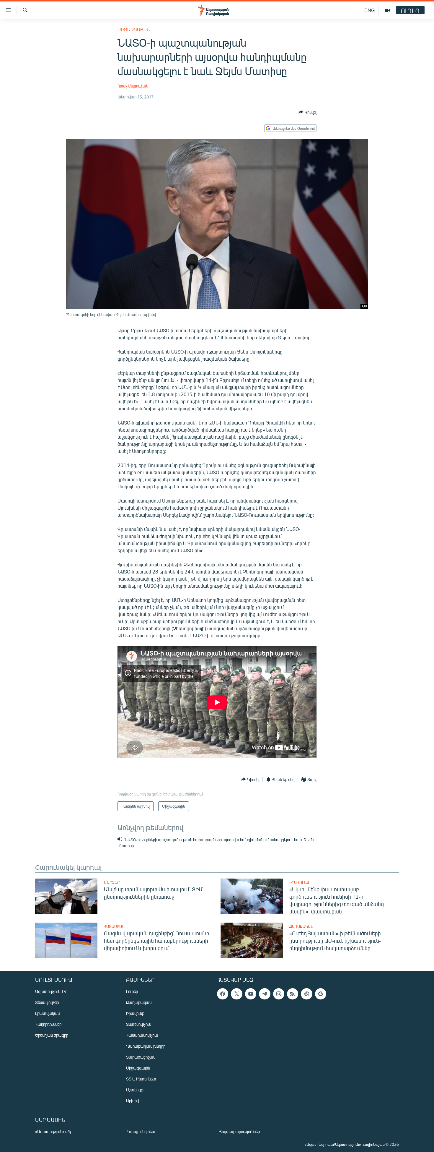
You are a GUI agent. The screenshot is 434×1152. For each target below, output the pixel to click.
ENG (369, 10)
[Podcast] (306, 993)
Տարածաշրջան (140, 1056)
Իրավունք (299, 882)
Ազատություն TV (50, 991)
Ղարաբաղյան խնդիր (145, 1046)
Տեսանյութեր (47, 1002)
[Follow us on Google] (320, 993)
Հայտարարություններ (239, 1131)
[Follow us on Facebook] (222, 993)
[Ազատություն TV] (387, 10)
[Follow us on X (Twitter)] (236, 993)
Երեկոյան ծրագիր (51, 1035)
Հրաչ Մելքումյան (133, 85)
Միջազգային (134, 29)
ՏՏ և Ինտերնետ (141, 1078)
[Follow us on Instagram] (278, 993)
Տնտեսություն (138, 1024)
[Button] (307, 112)
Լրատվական (47, 1013)
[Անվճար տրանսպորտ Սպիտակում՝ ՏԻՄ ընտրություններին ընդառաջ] (66, 896)
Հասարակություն (142, 1035)
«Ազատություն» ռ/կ (53, 1131)
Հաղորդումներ (48, 1024)
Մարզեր (112, 882)
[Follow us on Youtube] (250, 993)
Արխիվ (132, 1100)
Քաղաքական (301, 926)
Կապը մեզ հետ (141, 1131)
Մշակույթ (134, 1089)
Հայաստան (114, 926)
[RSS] (292, 993)
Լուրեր (132, 991)
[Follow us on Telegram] (264, 993)
